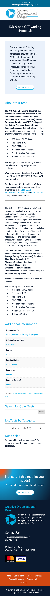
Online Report (12, 364)
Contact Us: (13, 532)
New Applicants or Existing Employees (22, 334)
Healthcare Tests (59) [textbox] (24, 428)
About (29, 576)
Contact (38, 576)
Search (41, 412)
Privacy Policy (32, 579)
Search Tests (19, 576)
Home (8, 576)
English (9, 374)
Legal (8, 384)
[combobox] (25, 426)
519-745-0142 (25, 2)
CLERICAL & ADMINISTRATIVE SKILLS (18, 191)
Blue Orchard (34, 593)
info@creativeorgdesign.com (17, 537)
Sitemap (23, 582)
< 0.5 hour (10, 344)
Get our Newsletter (16, 579)
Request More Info (25, 87)
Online (9, 354)
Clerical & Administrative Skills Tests (24, 393)
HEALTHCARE (37, 192)
